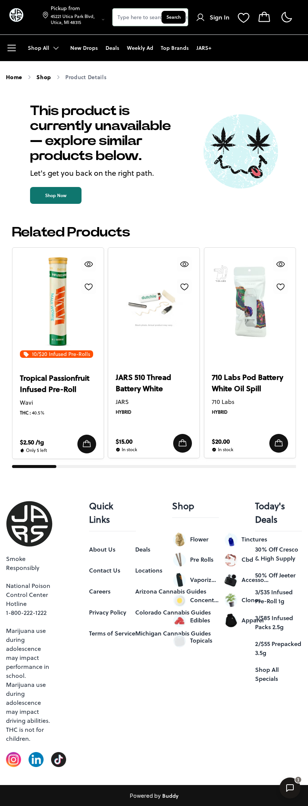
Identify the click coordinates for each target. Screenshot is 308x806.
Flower (199, 539)
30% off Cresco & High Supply (276, 553)
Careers (99, 591)
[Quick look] (88, 264)
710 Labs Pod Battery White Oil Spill (247, 383)
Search (173, 17)
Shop (43, 77)
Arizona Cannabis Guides (170, 591)
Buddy (170, 796)
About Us (102, 549)
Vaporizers (204, 580)
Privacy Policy (107, 612)
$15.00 (124, 441)
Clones (251, 600)
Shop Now (55, 195)
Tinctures (254, 539)
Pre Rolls (201, 559)
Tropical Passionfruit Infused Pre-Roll (54, 384)
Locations (148, 570)
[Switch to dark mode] (286, 17)
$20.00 (221, 441)
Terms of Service (112, 633)
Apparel (253, 620)
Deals (142, 549)
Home (14, 77)
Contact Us (104, 570)
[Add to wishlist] (88, 286)
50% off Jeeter (275, 575)
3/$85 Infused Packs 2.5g (274, 622)
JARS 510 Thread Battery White (143, 383)
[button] (86, 444)
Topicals (201, 640)
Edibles (200, 620)
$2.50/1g (32, 442)
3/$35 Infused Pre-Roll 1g (274, 596)
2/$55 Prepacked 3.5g (278, 648)
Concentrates (204, 600)
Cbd (247, 559)
